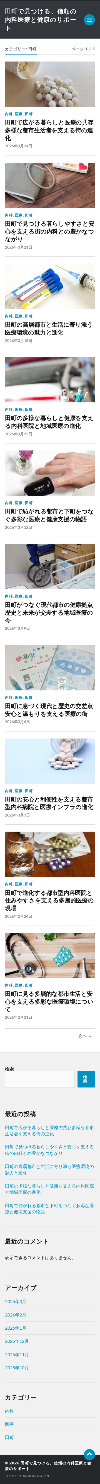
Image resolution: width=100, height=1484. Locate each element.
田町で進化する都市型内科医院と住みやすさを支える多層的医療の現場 (49, 900)
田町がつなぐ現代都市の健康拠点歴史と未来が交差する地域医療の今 (49, 612)
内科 (9, 114)
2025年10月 (17, 1367)
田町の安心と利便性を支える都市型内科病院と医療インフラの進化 (49, 803)
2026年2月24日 (18, 916)
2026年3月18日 (18, 340)
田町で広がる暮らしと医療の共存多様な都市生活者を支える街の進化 (49, 130)
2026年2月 (15, 1314)
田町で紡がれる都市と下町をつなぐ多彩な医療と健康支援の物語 (49, 515)
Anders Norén (36, 1476)
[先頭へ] (89, 1454)
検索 (9, 1068)
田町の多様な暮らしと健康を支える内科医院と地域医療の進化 (49, 422)
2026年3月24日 (18, 145)
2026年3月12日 (18, 527)
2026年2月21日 (18, 1017)
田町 (29, 114)
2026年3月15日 (18, 433)
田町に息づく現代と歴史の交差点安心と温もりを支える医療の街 (49, 710)
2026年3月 (15, 1301)
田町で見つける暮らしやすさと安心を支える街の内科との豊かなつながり (49, 231)
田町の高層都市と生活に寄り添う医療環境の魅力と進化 (49, 328)
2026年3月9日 (17, 628)
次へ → (85, 1036)
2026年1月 (15, 1327)
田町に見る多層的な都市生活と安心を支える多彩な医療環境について (49, 1001)
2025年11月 (17, 1354)
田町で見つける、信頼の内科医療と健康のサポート (41, 19)
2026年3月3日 (17, 815)
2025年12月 (17, 1341)
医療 (19, 114)
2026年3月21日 (18, 247)
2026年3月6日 (17, 721)
